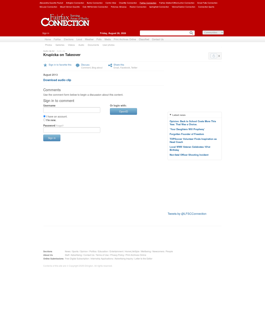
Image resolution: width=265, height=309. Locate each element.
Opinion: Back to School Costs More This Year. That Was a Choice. (193, 122)
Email (116, 67)
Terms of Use (102, 254)
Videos (71, 44)
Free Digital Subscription (77, 258)
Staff (67, 254)
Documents (93, 44)
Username (49, 105)
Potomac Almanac (119, 6)
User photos (108, 44)
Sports (75, 251)
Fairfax (57, 39)
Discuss (85, 64)
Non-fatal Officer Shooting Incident (189, 154)
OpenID (123, 111)
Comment (86, 67)
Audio (81, 44)
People (169, 251)
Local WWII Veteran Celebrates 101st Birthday (190, 148)
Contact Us (158, 39)
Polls (99, 39)
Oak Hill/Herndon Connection (95, 6)
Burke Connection (95, 2)
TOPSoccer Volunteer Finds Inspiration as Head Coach (193, 140)
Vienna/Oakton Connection (183, 6)
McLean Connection (48, 6)
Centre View (110, 2)
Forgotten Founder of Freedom (187, 134)
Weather (89, 39)
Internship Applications (102, 258)
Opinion (84, 251)
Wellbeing (146, 251)
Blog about (97, 67)
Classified (144, 39)
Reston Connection (138, 6)
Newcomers (158, 251)
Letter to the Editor (143, 258)
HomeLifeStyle (132, 251)
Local (79, 39)
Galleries (60, 44)
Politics (92, 251)
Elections (69, 39)
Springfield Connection (159, 6)
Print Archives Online (125, 39)
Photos (48, 44)
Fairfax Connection (148, 2)
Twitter (134, 67)
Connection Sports (206, 6)
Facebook (125, 67)
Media (108, 39)
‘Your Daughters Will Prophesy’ (187, 129)
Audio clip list (48, 50)
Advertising (76, 254)
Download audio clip (57, 80)
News (67, 251)
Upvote (213, 55)
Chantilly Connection (128, 2)
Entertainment (116, 251)
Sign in (45, 33)
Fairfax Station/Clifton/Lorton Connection (176, 2)
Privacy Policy (117, 254)
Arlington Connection (75, 2)
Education (103, 251)
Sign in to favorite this (60, 64)
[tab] (195, 115)
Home (48, 39)
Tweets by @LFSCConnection (187, 214)
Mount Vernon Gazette (70, 6)
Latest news (179, 115)
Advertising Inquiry (124, 258)
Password (53, 125)
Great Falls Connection (207, 2)
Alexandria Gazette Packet (51, 2)
